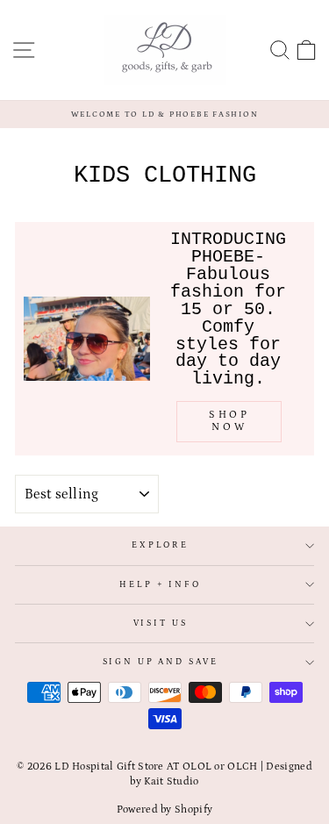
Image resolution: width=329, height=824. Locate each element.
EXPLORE (160, 545)
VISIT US (160, 623)
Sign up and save (160, 662)
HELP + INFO (160, 585)
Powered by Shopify (164, 809)
